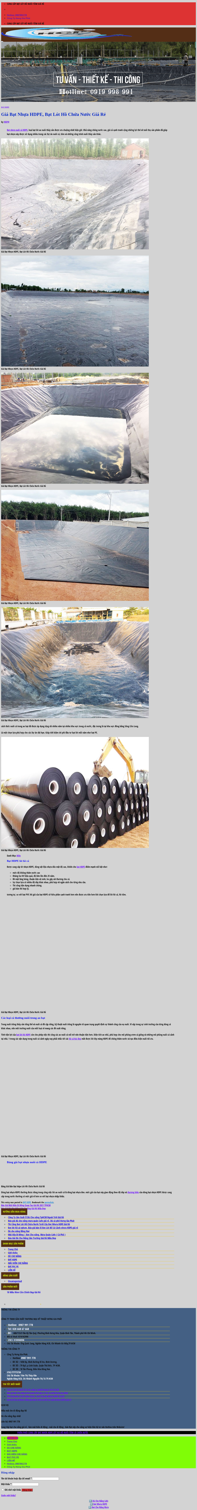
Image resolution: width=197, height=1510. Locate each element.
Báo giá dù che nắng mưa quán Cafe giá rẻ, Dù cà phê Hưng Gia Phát (41, 1220)
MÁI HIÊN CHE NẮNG (18, 1263)
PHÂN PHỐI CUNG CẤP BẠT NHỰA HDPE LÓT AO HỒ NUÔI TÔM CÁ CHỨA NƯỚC (52, 1432)
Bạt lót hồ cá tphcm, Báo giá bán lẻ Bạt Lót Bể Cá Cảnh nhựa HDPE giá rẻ (43, 1227)
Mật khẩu (6, 1484)
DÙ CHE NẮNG (14, 1256)
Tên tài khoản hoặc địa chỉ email (16, 1478)
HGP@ (6, 122)
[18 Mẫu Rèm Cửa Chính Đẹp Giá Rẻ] (49, 1304)
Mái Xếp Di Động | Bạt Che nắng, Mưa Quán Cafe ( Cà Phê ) (36, 1234)
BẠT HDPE (5, 107)
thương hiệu (133, 1192)
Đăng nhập (27, 1490)
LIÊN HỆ (11, 1270)
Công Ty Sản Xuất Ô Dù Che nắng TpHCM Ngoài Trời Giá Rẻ (36, 1217)
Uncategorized (15, 1281)
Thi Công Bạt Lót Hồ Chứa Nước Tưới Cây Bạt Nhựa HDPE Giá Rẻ (39, 1224)
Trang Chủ (13, 1249)
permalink (49, 1202)
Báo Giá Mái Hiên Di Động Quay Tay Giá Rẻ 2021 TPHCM (26, 1205)
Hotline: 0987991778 (17, 15)
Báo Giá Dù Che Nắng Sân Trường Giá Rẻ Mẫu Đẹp (32, 1238)
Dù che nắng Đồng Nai (18, 1231)
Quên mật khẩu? (8, 1495)
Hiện (19, 855)
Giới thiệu (13, 1252)
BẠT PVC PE (13, 1266)
